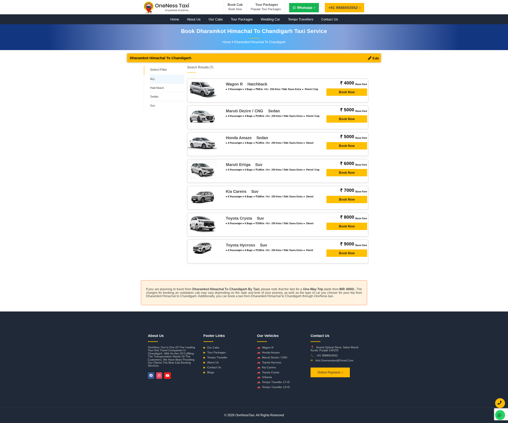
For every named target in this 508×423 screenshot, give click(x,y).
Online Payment (329, 372)
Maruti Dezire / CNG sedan (253, 111)
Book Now (347, 92)
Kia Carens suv (242, 191)
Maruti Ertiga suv (244, 164)
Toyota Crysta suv (245, 218)
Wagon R (265, 347)
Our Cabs (216, 19)
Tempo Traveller (215, 357)
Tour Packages (242, 19)
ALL (152, 79)
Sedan (154, 96)
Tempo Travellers (300, 19)
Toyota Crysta (268, 372)
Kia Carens (266, 367)
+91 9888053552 (327, 355)
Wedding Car (270, 19)
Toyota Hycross (269, 362)
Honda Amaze (268, 352)
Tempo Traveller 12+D (273, 387)
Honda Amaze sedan (247, 138)
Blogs (208, 372)
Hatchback (157, 87)
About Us (194, 19)
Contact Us (329, 19)
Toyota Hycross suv (246, 245)
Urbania (264, 377)
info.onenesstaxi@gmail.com (334, 360)
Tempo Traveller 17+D (273, 382)
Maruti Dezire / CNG (272, 357)
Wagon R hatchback (246, 84)
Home (174, 19)
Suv (152, 105)
